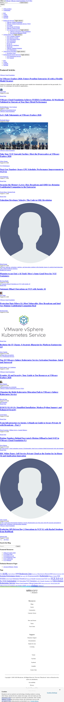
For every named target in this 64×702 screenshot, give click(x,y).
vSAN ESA (28, 585)
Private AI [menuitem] (9, 44)
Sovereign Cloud (40, 578)
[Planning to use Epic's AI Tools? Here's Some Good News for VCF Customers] (32, 268)
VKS (51, 581)
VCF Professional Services (7, 356)
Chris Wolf (3, 91)
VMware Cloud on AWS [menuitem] (13, 28)
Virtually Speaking (45, 581)
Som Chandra (3, 352)
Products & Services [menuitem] (8, 20)
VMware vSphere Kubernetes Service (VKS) (12, 388)
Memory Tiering (53, 576)
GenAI (24, 576)
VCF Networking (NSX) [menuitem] (13, 39)
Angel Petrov (3, 414)
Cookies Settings (52, 692)
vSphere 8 (40, 585)
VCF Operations (31, 581)
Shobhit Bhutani (4, 107)
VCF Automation (9, 581)
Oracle (10, 578)
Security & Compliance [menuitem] (13, 45)
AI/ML (5, 574)
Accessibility (32, 682)
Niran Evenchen (4, 430)
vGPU (38, 581)
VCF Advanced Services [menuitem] (13, 30)
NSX (58, 576)
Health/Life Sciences (5, 270)
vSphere (34, 585)
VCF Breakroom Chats (9, 557)
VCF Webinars (7, 560)
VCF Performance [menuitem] (11, 50)
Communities (6, 10)
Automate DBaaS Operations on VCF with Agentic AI (23, 289)
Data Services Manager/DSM (45, 573)
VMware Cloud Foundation (7, 75)
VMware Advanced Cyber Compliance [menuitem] (20, 31)
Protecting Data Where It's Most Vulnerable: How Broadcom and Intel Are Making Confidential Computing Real (30, 304)
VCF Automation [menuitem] (11, 41)
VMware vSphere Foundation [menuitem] (14, 22)
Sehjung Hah (3, 536)
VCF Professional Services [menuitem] (14, 56)
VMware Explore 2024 (35, 583)
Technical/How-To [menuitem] (8, 34)
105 (5, 539)
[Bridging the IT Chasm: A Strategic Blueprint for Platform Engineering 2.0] (24, 339)
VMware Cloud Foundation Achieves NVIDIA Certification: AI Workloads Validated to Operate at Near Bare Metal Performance (32, 101)
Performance (16, 578)
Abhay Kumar (4, 161)
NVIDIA (3, 578)
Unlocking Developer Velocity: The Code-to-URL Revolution (26, 200)
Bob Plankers (3, 384)
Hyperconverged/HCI (34, 576)
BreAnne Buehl (4, 281)
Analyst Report (11, 573)
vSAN (24, 585)
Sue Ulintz (3, 295)
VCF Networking (21, 581)
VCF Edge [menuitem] (9, 25)
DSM (63, 573)
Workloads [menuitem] (9, 47)
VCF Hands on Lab (8, 556)
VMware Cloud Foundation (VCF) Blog (21, 1)
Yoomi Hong (3, 192)
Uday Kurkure (13, 107)
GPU (27, 576)
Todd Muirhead (4, 176)
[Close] (59, 689)
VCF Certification (8, 559)
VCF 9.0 (55, 578)
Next (7, 539)
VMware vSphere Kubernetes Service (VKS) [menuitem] (19, 23)
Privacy (32, 685)
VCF (45, 578)
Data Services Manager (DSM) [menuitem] (18, 33)
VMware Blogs (7, 9)
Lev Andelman (12, 367)
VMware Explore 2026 (9, 552)
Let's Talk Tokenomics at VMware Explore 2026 (20, 115)
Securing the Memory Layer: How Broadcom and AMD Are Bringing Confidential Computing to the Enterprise (30, 186)
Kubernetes (44, 576)
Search (2, 2)
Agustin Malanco (22, 430)
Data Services (34, 573)
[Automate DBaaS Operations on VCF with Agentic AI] (15, 284)
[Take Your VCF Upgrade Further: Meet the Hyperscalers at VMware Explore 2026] (24, 149)
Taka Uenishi (3, 519)
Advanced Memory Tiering (10, 567)
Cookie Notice (34, 701)
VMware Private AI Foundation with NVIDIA (11, 585)
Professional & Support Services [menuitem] (11, 54)
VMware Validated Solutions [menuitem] (14, 48)
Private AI (29, 578)
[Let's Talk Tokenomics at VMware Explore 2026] (8, 110)
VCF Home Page (7, 554)
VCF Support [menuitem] (10, 58)
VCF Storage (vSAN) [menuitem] (12, 38)
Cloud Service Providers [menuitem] (9, 51)
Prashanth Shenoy (5, 120)
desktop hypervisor (57, 573)
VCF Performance (5, 166)
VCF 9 (49, 578)
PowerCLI (23, 578)
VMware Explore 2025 (45, 583)
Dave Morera (3, 445)
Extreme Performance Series (10, 576)
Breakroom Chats (25, 574)
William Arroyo (13, 430)
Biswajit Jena (3, 399)
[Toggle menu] (0, 6)
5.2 (1, 574)
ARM (17, 574)
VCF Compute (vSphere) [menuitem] (13, 36)
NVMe (7, 578)
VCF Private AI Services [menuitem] (13, 26)
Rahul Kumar (3, 264)
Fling (21, 576)
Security (33, 578)
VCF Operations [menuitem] (11, 42)
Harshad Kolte (11, 192)
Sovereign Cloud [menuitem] (11, 53)
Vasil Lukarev (3, 367)
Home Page (3, 96)
